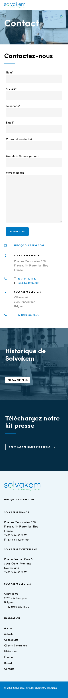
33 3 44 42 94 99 (28, 283)
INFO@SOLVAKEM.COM (19, 499)
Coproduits (11, 639)
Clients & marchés (15, 645)
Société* (11, 89)
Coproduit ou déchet (19, 139)
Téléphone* (13, 106)
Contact (9, 668)
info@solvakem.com (29, 245)
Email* (10, 122)
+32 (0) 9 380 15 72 (27, 315)
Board (8, 663)
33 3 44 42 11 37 (27, 278)
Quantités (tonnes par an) (22, 156)
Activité (8, 634)
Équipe (8, 657)
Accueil (8, 628)
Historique (10, 651)
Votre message (15, 172)
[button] (62, 5)
